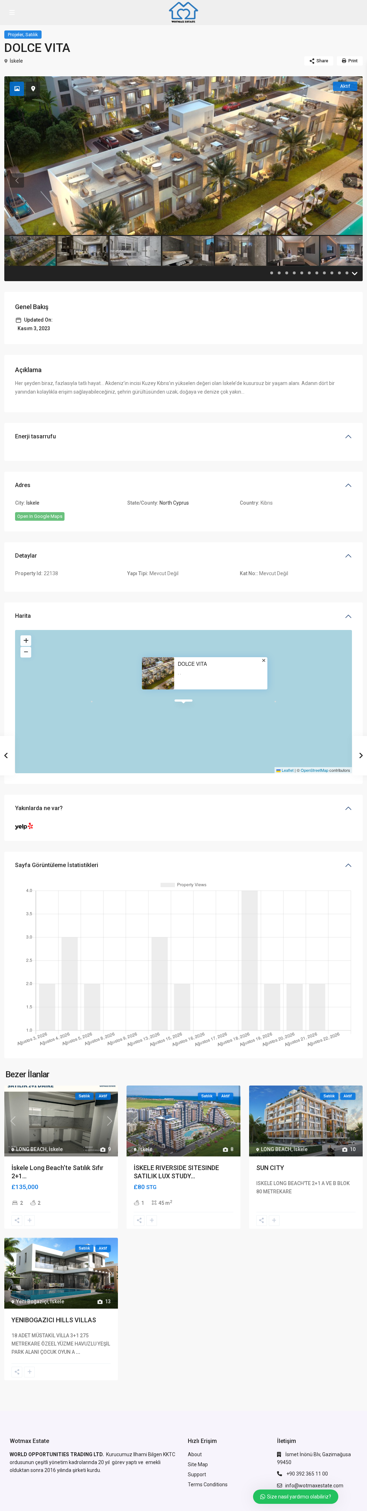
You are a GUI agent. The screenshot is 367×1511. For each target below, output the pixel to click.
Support (197, 1474)
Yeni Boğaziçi (32, 1301)
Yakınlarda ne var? (39, 808)
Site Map (198, 1464)
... (78, 1352)
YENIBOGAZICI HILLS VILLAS (53, 1320)
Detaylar (26, 555)
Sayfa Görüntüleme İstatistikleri (56, 865)
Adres (22, 485)
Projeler (15, 34)
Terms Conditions (208, 1484)
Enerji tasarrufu (35, 436)
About (195, 1454)
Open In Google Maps (39, 516)
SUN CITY (270, 1167)
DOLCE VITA (192, 664)
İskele (16, 61)
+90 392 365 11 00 (306, 1474)
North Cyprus (174, 503)
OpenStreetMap (314, 770)
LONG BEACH (31, 1149)
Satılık (31, 34)
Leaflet (287, 770)
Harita (23, 615)
